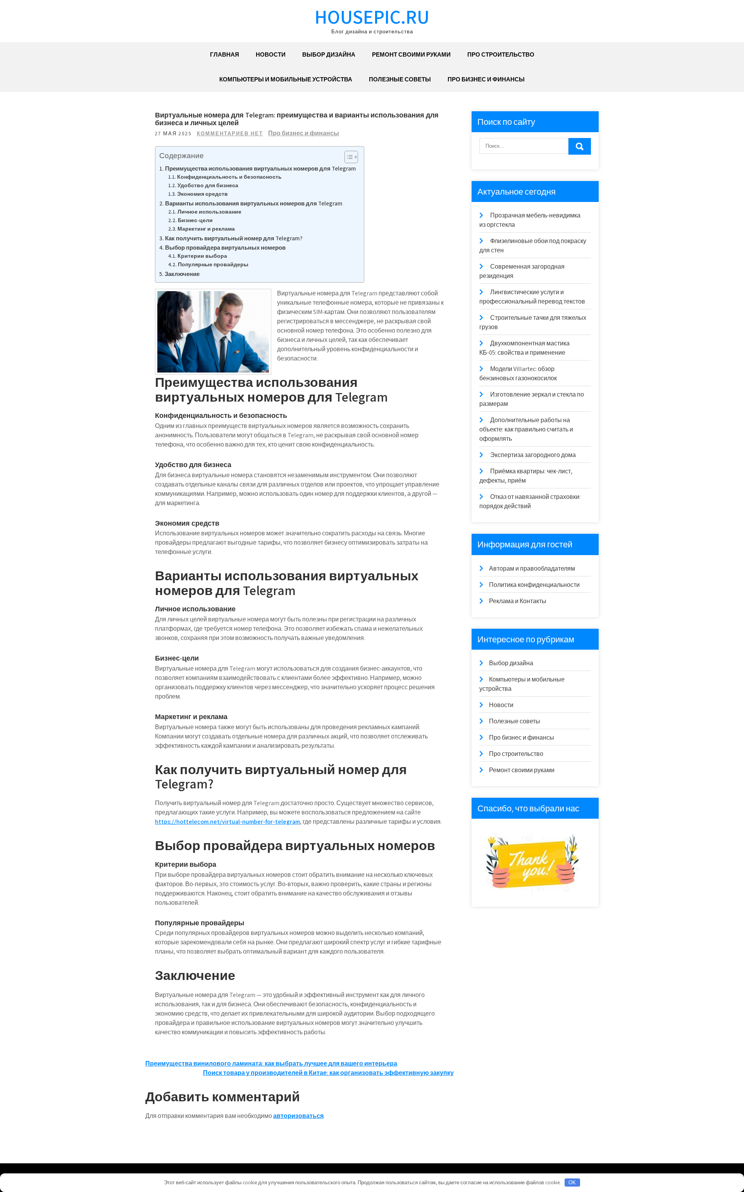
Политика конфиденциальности (534, 585)
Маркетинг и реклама (206, 228)
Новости (271, 54)
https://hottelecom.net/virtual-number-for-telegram (227, 822)
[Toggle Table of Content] (347, 157)
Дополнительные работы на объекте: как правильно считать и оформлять (526, 429)
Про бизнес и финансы (486, 79)
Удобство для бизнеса (207, 185)
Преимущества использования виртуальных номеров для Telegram (260, 168)
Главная (224, 54)
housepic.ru (372, 16)
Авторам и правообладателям (532, 568)
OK (572, 1182)
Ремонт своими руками (411, 54)
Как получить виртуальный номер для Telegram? (234, 238)
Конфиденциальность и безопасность (229, 176)
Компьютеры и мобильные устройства (285, 79)
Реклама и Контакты (517, 601)
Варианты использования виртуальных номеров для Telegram (254, 203)
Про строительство (500, 54)
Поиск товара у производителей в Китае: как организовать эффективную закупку (328, 1073)
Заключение (182, 274)
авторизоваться (298, 1116)
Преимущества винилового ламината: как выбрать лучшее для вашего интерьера (271, 1063)
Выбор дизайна (328, 54)
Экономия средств (202, 193)
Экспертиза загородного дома (533, 455)
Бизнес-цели (195, 220)
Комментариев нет (230, 133)
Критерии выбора (202, 255)
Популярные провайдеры (213, 264)
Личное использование (209, 211)
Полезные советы (400, 79)
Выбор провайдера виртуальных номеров (225, 247)
